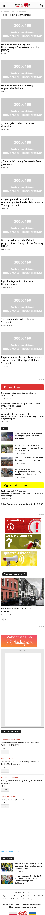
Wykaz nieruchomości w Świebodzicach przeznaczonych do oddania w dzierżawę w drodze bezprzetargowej (22, 416)
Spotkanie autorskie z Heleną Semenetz (17, 321)
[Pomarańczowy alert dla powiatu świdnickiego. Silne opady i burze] (7, 461)
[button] (41, 5)
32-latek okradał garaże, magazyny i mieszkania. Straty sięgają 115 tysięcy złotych (28, 471)
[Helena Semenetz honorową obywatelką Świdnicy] (22, 71)
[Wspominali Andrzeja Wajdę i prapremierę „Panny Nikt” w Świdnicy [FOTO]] (22, 226)
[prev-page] (2, 619)
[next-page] (5, 619)
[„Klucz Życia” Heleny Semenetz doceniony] (22, 109)
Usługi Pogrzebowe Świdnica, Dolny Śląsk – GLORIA (22, 504)
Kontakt (30, 892)
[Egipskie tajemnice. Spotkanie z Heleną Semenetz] (22, 267)
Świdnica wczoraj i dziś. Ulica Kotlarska (17, 610)
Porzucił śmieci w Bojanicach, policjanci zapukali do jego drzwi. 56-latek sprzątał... (29, 447)
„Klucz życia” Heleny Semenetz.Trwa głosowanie (21, 163)
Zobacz (5, 752)
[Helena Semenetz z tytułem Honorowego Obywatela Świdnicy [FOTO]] (22, 30)
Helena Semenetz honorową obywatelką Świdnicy (17, 87)
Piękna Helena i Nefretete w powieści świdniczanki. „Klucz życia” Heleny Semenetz (22, 360)
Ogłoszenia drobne (16, 485)
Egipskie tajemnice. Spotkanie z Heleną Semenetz (18, 283)
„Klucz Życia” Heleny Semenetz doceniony (18, 125)
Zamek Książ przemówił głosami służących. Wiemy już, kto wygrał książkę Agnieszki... (28, 866)
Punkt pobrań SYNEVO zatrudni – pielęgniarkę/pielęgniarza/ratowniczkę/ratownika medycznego (22, 493)
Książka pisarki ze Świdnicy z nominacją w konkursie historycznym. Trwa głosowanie (22, 202)
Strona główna (5, 11)
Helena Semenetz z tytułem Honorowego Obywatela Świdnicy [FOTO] (20, 47)
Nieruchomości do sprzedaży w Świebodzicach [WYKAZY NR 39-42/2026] (20, 404)
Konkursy (7, 858)
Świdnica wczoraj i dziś (14, 574)
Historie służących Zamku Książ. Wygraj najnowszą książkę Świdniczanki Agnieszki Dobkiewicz (28, 879)
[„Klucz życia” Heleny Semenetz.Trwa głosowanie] (22, 147)
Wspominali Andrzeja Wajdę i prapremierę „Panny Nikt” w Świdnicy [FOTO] (22, 243)
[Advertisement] (23, 689)
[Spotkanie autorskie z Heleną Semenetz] (22, 305)
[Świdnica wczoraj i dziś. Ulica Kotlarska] (22, 592)
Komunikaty (12, 387)
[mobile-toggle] (3, 5)
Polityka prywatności (18, 892)
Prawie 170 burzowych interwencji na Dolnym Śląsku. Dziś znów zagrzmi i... (29, 435)
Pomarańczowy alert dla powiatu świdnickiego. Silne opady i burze (29, 459)
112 (4, 428)
